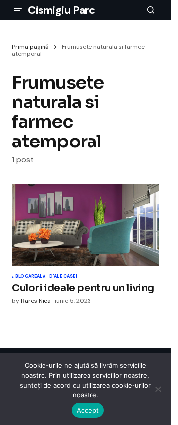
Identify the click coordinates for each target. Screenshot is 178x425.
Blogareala (30, 276)
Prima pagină (30, 47)
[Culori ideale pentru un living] (85, 225)
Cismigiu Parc (61, 10)
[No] (158, 389)
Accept (88, 410)
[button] (18, 10)
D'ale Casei (63, 276)
